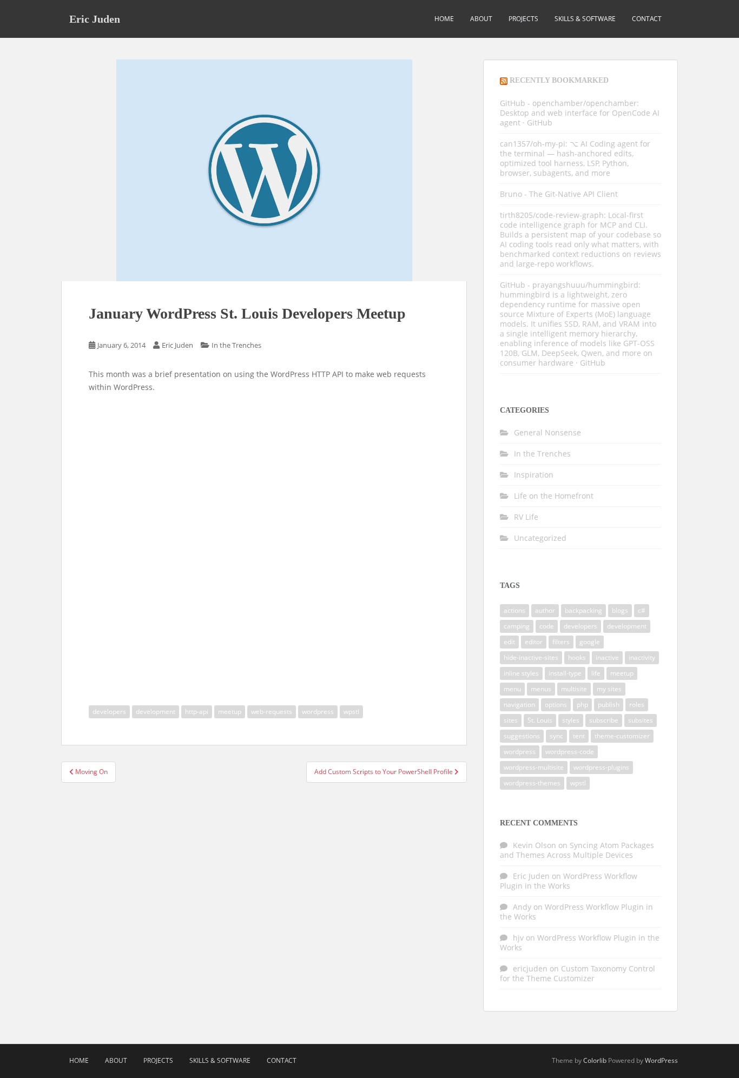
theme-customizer (622, 735)
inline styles (521, 673)
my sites (609, 688)
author (545, 610)
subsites (640, 720)
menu (512, 688)
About (481, 18)
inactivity (642, 657)
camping (517, 626)
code (546, 626)
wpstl (351, 711)
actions (514, 610)
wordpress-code (569, 751)
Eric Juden (94, 19)
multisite (574, 688)
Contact (647, 18)
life (596, 673)
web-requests (271, 711)
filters (561, 641)
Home (444, 18)
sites (511, 720)
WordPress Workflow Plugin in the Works (568, 881)
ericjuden (530, 968)
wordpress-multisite (534, 767)
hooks (577, 657)
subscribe (603, 720)
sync (556, 735)
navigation (519, 704)
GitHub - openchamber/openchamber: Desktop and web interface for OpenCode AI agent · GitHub (579, 113)
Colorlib (594, 1060)
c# (641, 610)
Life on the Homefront (553, 496)
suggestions (522, 735)
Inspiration (533, 474)
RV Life (526, 517)
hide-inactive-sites (531, 657)
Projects (523, 18)
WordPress (661, 1060)
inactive (607, 657)
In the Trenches (236, 345)
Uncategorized (540, 538)
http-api (196, 711)
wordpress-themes (532, 783)
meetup (229, 711)
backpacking (583, 610)
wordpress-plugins (601, 767)
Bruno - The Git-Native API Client (559, 194)
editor (534, 641)
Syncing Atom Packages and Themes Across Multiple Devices (577, 850)
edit (509, 641)
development (155, 711)
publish (608, 704)
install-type (565, 673)
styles (570, 720)
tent (579, 735)
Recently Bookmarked (559, 80)
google (589, 641)
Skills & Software (585, 18)
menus (541, 688)
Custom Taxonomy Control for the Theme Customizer (577, 973)
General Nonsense (547, 432)
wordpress (318, 711)
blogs (620, 610)
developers (109, 711)
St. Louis (539, 720)
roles (636, 704)
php (582, 704)
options (556, 704)
